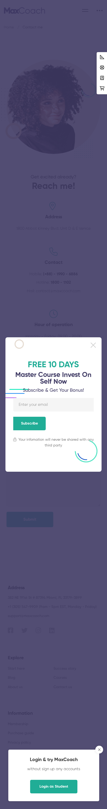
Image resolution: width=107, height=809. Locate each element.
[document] (53, 404)
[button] (93, 345)
